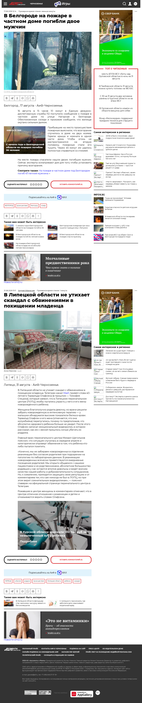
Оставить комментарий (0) (71, 184)
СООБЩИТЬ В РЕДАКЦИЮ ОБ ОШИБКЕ (59, 655)
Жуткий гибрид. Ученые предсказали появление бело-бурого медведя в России (122, 380)
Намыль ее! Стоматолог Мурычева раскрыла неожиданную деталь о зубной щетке (120, 147)
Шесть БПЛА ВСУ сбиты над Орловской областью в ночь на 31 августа (116, 76)
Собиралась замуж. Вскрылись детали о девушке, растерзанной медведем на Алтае (120, 389)
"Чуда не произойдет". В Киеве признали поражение (118, 199)
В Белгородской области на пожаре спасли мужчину (72, 235)
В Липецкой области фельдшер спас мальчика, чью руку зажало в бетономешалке (30, 603)
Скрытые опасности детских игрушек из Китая (121, 208)
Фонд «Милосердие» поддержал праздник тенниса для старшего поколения (116, 120)
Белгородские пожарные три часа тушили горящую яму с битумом (74, 227)
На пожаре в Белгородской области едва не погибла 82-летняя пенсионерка (28, 245)
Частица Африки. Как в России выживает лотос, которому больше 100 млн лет (121, 156)
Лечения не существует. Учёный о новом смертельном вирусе (120, 352)
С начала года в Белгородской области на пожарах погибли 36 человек (30, 228)
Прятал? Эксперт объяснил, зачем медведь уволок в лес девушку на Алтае (120, 174)
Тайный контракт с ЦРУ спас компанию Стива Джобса (117, 227)
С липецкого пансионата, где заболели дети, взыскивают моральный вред (72, 603)
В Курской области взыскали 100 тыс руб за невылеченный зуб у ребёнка (53, 533)
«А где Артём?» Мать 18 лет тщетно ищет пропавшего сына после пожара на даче (121, 362)
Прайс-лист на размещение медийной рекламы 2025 (109, 652)
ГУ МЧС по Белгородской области (19, 92)
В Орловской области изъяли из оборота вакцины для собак (116, 109)
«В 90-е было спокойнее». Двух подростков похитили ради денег (120, 137)
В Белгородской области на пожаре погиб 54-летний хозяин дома (30, 236)
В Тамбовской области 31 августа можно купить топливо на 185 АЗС (116, 87)
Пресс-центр (94, 649)
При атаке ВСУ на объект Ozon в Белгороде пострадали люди (119, 236)
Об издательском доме (112, 649)
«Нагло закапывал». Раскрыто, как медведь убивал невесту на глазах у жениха (121, 184)
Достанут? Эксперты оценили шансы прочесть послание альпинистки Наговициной (122, 398)
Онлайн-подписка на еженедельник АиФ (40, 652)
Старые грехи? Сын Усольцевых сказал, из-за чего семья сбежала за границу (121, 371)
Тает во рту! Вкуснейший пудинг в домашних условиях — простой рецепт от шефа (120, 165)
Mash (66, 393)
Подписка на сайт (77, 649)
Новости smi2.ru (13, 282)
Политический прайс (31, 655)
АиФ (19, 371)
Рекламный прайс (30, 649)
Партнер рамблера (60, 693)
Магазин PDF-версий (70, 652)
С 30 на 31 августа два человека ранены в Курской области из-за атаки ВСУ (116, 98)
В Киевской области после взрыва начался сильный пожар (120, 217)
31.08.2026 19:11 (10, 290)
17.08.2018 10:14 (10, 11)
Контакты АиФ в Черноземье (53, 649)
